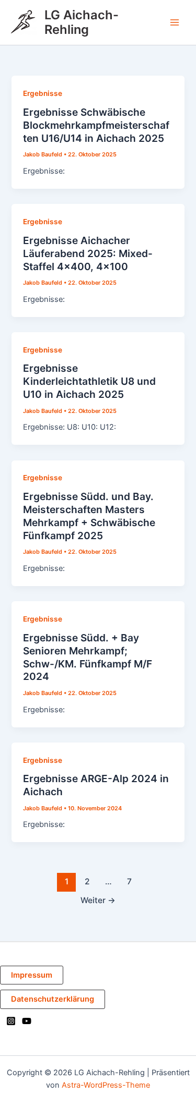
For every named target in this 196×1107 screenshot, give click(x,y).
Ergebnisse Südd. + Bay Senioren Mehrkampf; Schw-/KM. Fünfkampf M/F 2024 (87, 657)
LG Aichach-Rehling (81, 22)
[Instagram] (11, 1021)
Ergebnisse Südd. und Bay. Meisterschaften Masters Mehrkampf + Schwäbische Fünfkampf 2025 (89, 516)
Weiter (98, 900)
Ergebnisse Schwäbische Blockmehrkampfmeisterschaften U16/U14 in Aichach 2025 (96, 125)
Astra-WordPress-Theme (106, 1085)
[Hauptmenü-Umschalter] (175, 22)
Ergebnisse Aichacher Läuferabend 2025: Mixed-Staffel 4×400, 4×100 (88, 253)
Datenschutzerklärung (52, 999)
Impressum (31, 975)
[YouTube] (26, 1021)
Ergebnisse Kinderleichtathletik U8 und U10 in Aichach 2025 (89, 381)
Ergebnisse (42, 93)
